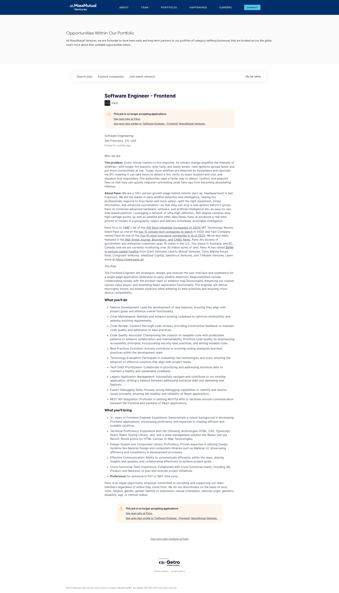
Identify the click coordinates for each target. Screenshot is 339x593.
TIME (126, 227)
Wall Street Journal (137, 239)
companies (111, 76)
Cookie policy (178, 571)
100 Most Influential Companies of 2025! (173, 227)
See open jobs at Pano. (127, 118)
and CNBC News (178, 239)
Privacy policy (161, 571)
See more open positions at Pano (170, 538)
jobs (84, 76)
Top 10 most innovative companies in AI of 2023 (172, 235)
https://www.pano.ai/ (129, 259)
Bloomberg (158, 239)
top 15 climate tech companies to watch (165, 231)
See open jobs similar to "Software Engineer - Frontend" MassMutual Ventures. (160, 123)
